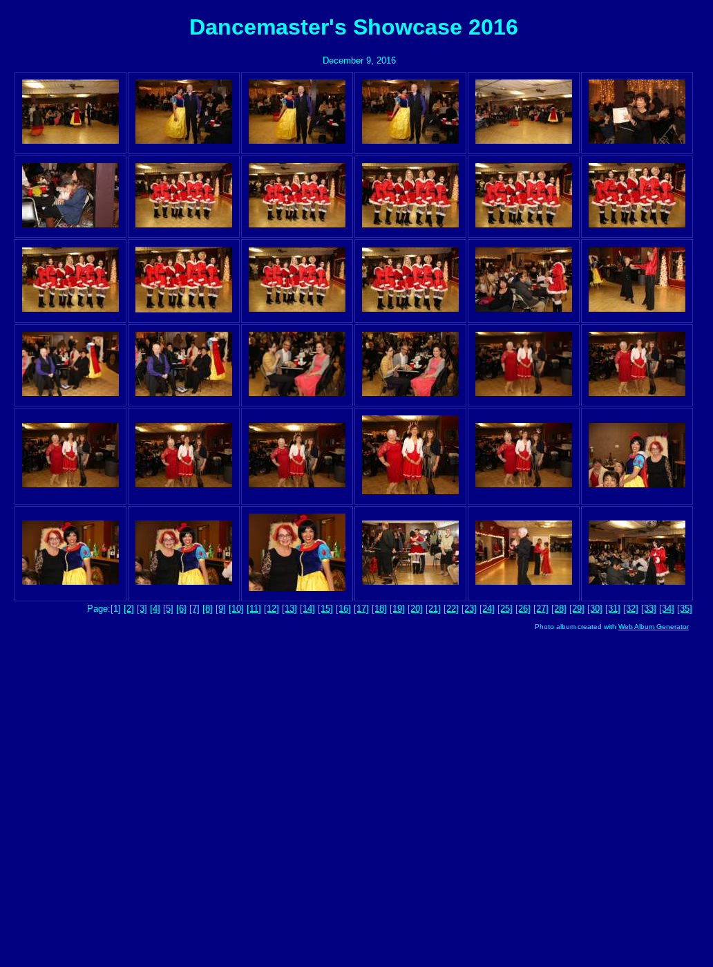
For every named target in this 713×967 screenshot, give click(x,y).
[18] (379, 608)
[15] (325, 608)
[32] (630, 608)
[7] (194, 608)
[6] (181, 608)
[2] (129, 608)
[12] (271, 608)
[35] (684, 608)
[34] (666, 608)
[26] (523, 608)
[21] (433, 608)
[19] (397, 608)
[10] (236, 608)
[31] (612, 608)
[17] (361, 608)
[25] (505, 608)
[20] (415, 608)
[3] (142, 608)
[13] (289, 608)
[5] (168, 608)
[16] (343, 608)
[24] (487, 608)
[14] (307, 608)
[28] (559, 608)
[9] (221, 608)
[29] (576, 608)
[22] (451, 608)
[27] (541, 608)
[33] (648, 608)
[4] (155, 608)
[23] (469, 608)
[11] (254, 608)
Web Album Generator (653, 626)
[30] (594, 608)
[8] (207, 608)
